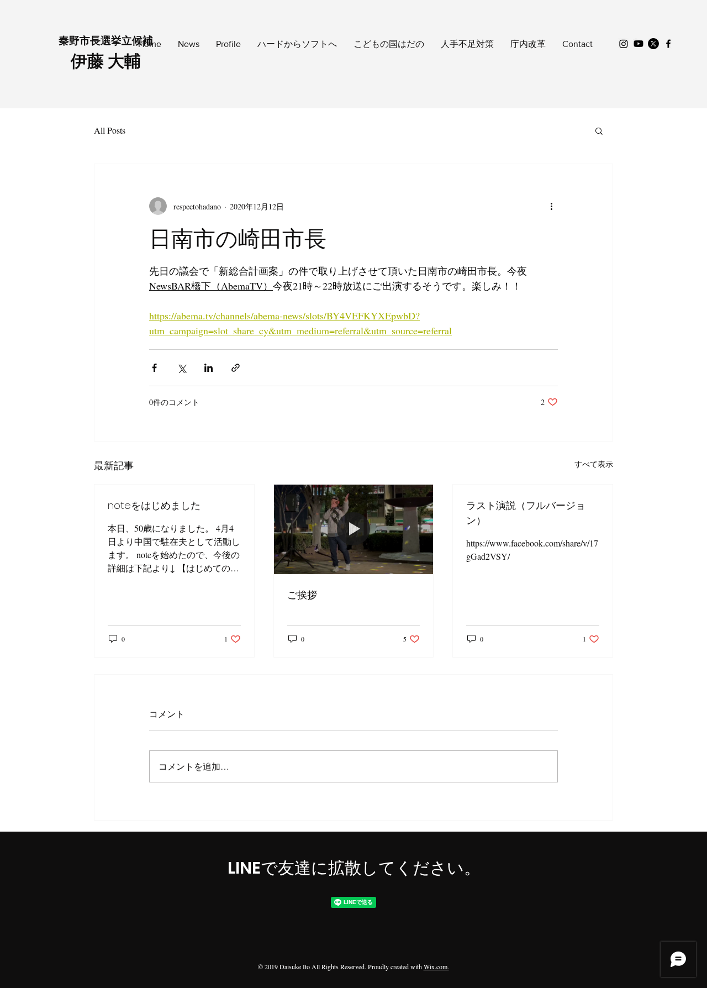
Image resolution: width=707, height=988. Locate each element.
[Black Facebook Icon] (668, 43)
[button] (599, 130)
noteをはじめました (154, 505)
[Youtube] (638, 43)
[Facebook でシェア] (154, 367)
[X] (653, 43)
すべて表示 (593, 464)
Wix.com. (436, 966)
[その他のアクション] (551, 206)
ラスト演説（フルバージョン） (525, 512)
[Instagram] (623, 43)
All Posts (109, 130)
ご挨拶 (302, 595)
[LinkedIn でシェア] (208, 367)
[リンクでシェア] (235, 367)
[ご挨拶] (354, 529)
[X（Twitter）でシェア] (181, 367)
